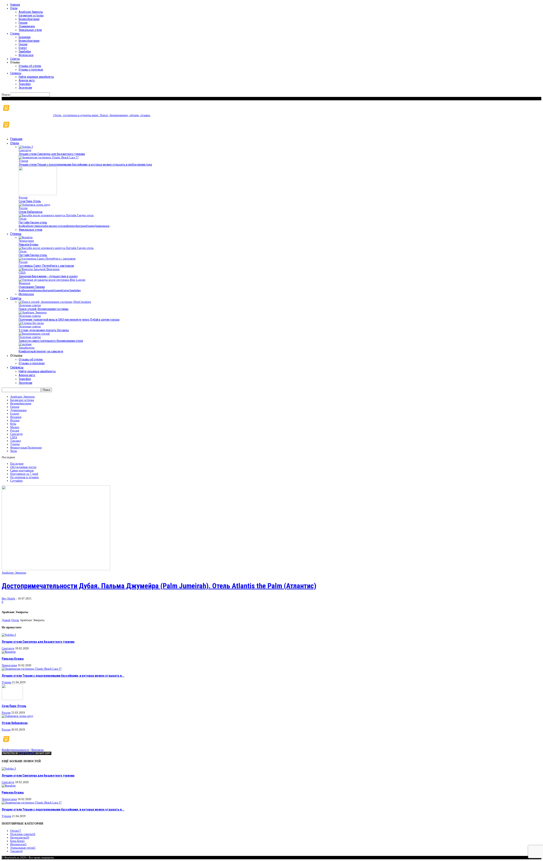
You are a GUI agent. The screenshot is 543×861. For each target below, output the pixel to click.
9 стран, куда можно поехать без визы (44, 330)
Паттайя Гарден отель (33, 222)
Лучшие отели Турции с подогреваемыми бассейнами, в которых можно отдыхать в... (63, 676)
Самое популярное (22, 470)
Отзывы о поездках (31, 69)
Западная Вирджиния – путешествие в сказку (48, 276)
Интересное (26, 55)
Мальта (14, 427)
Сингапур (25, 150)
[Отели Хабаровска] (34, 204)
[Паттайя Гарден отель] (56, 215)
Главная (15, 4)
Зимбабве (25, 51)
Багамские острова (31, 15)
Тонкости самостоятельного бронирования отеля (51, 341)
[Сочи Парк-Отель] (38, 194)
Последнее (17, 463)
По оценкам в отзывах (24, 477)
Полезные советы (30, 305)
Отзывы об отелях (30, 66)
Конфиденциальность (15, 749)
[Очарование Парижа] (52, 279)
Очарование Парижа (32, 287)
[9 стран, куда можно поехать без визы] (31, 323)
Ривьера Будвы (28, 244)
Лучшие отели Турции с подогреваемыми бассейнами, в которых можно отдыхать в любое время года (85, 164)
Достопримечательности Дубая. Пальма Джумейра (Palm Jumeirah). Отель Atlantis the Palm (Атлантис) (159, 585)
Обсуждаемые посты (23, 467)
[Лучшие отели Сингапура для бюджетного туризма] (26, 146)
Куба (13, 423)
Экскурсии (25, 87)
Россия (23, 197)
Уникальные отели (30, 30)
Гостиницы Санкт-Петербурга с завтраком (46, 266)
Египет (23, 48)
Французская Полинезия (26, 447)
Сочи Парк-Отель (30, 201)
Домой (6, 620)
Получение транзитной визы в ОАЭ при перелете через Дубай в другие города (69, 319)
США (22, 272)
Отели (13, 8)
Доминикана (27, 26)
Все (21, 226)
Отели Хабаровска (30, 212)
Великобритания (29, 19)
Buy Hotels (8, 598)
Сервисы (15, 73)
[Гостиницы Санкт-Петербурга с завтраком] (47, 258)
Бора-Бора (17, 841)
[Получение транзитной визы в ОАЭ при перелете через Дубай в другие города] (32, 312)
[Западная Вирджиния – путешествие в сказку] (39, 269)
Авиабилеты (26, 347)
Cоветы (15, 58)
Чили (13, 451)
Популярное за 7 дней (24, 473)
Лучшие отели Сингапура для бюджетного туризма (52, 154)
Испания (15, 417)
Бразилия (25, 37)
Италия (14, 420)
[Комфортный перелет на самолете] (25, 344)
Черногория (26, 240)
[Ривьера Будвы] (26, 237)
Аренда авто (27, 80)
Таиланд (15, 440)
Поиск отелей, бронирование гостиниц (44, 309)
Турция (23, 160)
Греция (23, 22)
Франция (24, 283)
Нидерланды (19, 837)
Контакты (37, 749)
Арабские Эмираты (31, 12)
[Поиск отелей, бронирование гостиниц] (55, 301)
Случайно (16, 480)
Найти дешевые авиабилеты (36, 76)
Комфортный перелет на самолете (41, 351)
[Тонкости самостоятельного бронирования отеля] (34, 333)
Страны (15, 33)
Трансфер (25, 84)
